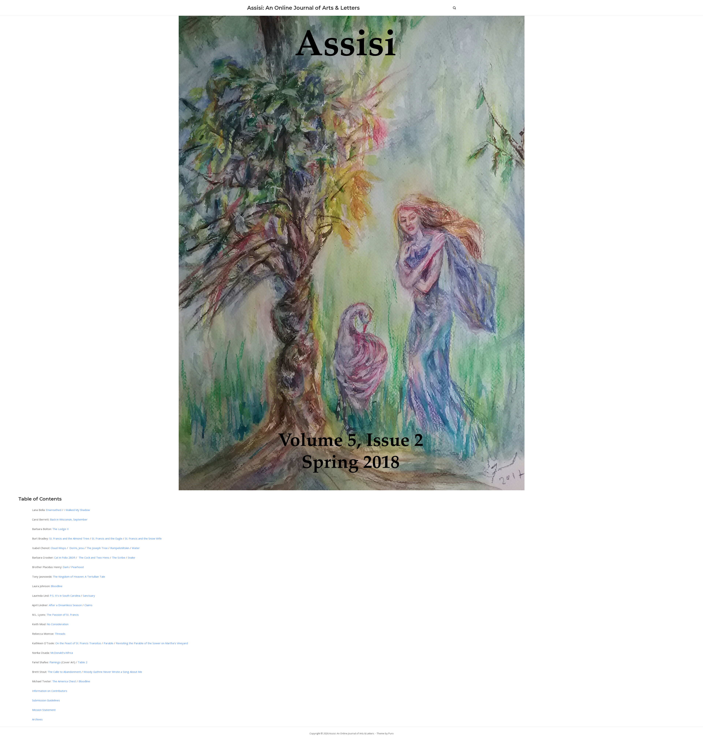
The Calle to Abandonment (64, 672)
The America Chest (64, 681)
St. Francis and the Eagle (107, 538)
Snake (131, 557)
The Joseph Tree (97, 548)
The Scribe (118, 557)
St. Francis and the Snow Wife (143, 538)
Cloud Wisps (58, 548)
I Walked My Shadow (77, 510)
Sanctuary (89, 595)
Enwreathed (53, 510)
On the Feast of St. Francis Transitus (78, 643)
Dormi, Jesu (76, 548)
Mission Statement (44, 710)
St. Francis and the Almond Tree (69, 538)
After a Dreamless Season (65, 605)
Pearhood (77, 567)
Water (136, 548)
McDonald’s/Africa (61, 653)
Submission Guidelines (46, 700)
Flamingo (55, 662)
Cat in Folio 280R (64, 557)
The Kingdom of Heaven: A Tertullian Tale (79, 576)
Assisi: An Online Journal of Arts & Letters (303, 8)
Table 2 (82, 662)
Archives (37, 719)
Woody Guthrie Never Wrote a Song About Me (112, 672)
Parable (108, 643)
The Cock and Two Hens (94, 557)
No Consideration (57, 624)
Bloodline (56, 586)
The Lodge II (60, 529)
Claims (88, 605)
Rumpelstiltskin (119, 548)
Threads (60, 633)
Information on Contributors (49, 691)
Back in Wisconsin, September (69, 519)
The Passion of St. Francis (63, 614)
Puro (391, 733)
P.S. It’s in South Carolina (65, 595)
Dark (66, 567)
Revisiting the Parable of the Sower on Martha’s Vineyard (152, 643)
